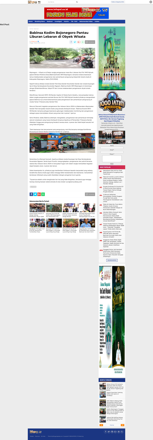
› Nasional (35, 28)
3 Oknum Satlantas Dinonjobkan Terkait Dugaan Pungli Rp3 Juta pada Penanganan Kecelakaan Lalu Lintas (113, 198)
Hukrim (66, 21)
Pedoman (37, 436)
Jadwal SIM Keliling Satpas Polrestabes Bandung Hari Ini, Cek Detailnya (115, 419)
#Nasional (33, 186)
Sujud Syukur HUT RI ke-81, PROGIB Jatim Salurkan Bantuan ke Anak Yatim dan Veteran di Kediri (112, 234)
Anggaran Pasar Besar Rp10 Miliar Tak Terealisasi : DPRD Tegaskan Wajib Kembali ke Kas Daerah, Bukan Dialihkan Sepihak (113, 243)
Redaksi (32, 436)
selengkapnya (112, 260)
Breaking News (40, 21)
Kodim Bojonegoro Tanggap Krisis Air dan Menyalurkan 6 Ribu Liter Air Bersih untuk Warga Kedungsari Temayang (112, 412)
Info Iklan (43, 436)
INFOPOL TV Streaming (77, 436)
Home (31, 21)
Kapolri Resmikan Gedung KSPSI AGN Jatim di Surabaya (114, 394)
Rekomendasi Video (86, 21)
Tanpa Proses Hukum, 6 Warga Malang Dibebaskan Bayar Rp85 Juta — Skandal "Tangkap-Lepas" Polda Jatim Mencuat (113, 226)
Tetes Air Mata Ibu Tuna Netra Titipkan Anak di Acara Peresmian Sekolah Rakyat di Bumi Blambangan (112, 206)
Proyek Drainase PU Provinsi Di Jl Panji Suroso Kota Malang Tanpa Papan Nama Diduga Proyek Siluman (113, 189)
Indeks (97, 21)
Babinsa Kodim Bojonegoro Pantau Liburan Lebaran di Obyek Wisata (59, 34)
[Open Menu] (150, 2)
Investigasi (58, 21)
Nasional (50, 21)
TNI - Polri (74, 21)
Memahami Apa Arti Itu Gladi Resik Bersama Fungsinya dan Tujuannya (113, 172)
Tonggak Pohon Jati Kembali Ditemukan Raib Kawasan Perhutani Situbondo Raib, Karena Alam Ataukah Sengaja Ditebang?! (113, 253)
